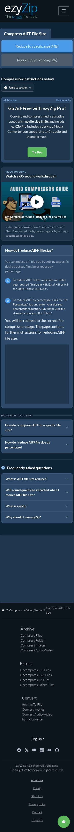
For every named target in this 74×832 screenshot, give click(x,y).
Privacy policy (37, 804)
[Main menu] (63, 10)
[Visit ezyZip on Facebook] (19, 750)
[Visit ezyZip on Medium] (49, 750)
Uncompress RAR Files (36, 675)
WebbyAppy (31, 770)
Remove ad (61, 100)
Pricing (37, 788)
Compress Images (33, 645)
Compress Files (31, 635)
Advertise (12, 100)
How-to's (37, 820)
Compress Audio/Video (37, 650)
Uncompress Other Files (37, 685)
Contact (37, 812)
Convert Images (33, 709)
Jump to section (18, 87)
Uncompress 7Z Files (35, 680)
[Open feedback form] (64, 822)
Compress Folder (33, 640)
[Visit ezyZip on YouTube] (34, 750)
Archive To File (32, 704)
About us (37, 796)
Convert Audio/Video (37, 714)
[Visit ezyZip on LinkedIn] (42, 750)
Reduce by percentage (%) (37, 60)
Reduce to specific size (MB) (37, 46)
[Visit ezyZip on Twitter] (27, 750)
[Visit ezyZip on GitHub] (57, 750)
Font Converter (33, 719)
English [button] (36, 739)
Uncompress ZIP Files (35, 670)
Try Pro (37, 152)
